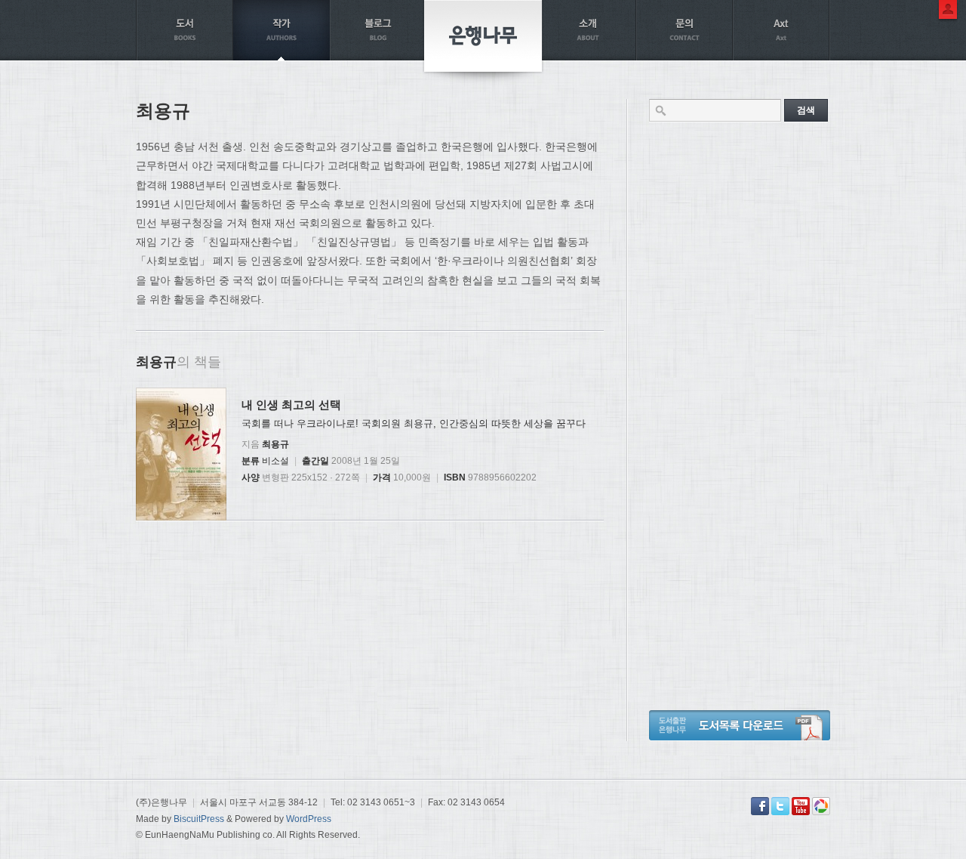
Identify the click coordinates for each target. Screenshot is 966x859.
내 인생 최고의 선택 (291, 404)
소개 (587, 30)
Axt (781, 30)
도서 (184, 30)
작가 (281, 30)
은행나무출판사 (483, 36)
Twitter (780, 806)
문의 (684, 30)
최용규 (275, 444)
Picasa (821, 806)
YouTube (801, 806)
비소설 (275, 461)
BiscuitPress (199, 819)
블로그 (378, 30)
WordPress (308, 819)
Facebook (760, 806)
